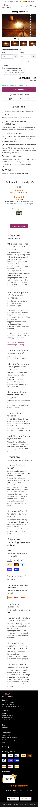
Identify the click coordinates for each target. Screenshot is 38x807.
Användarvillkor (7, 720)
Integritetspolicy (7, 718)
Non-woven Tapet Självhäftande (15, 73)
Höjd (3, 52)
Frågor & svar (6, 735)
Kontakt (4, 713)
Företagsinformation (9, 715)
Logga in (5, 727)
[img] (19, 190)
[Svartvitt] (28, 61)
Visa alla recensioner (19, 226)
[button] (6, 44)
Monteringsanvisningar (9, 737)
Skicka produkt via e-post (20, 99)
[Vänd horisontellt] (10, 61)
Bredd (22, 52)
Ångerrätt (5, 742)
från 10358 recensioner (19, 192)
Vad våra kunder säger (9, 740)
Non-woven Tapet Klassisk (14, 69)
